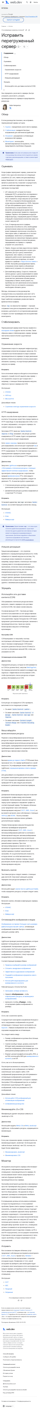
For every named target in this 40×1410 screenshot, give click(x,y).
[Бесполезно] (29, 30)
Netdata (28, 1256)
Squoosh (4, 1028)
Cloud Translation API (31, 16)
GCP (23, 810)
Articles (4, 8)
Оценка (8, 127)
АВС (6, 1286)
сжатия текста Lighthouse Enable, (26, 889)
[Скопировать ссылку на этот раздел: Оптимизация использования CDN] (27, 657)
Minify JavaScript (30, 1126)
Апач (7, 516)
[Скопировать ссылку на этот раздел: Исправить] (10, 370)
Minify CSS (19, 1126)
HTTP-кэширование (28, 540)
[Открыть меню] (3, 2)
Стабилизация (10, 130)
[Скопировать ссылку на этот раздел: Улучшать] (12, 588)
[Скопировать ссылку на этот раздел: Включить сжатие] (18, 870)
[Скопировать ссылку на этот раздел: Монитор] (12, 1161)
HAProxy (8, 395)
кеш (35, 446)
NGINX (13, 816)
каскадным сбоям (7, 331)
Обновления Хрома (9, 1370)
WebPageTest (31, 667)
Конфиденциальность (24, 1401)
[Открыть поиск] (27, 2)
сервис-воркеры (11, 443)
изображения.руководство (14, 1104)
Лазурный (8, 1289)
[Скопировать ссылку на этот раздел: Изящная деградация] (22, 547)
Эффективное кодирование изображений (20, 972)
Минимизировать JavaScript (15, 1152)
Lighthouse (13, 466)
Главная (3, 26)
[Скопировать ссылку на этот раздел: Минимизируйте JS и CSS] (25, 1109)
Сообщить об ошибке (9, 1357)
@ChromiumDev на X (9, 1384)
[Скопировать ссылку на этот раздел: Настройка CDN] (14, 635)
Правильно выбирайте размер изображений (20, 965)
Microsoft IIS (9, 399)
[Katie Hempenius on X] (10, 108)
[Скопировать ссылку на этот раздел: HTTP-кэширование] (20, 412)
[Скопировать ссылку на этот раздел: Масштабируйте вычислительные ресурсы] (25, 734)
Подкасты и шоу (8, 1376)
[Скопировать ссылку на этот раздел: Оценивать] (14, 166)
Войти (36, 2)
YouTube (5, 1387)
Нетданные (9, 1292)
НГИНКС (8, 392)
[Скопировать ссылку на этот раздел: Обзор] (10, 114)
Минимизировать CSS (12, 1155)
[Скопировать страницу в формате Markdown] (24, 46)
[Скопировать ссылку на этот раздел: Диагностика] (12, 462)
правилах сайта (31, 1314)
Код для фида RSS (8, 1393)
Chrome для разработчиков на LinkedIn (15, 1390)
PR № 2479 (9, 159)
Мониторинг (9, 141)
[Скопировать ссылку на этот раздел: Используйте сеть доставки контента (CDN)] (17, 597)
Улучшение (9, 136)
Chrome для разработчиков (11, 1367)
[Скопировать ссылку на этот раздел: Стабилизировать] (21, 322)
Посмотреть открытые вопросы (12, 1360)
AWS (27, 810)
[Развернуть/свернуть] (15, 54)
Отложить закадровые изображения (18, 968)
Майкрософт (9, 520)
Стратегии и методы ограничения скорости (20, 407)
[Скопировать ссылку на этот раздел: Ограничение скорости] (23, 344)
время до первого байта (16, 760)
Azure (32, 810)
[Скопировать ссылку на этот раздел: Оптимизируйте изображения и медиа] (36, 920)
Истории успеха (8, 1373)
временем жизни (14, 476)
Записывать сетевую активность (16, 991)
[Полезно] (26, 30)
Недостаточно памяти (28, 262)
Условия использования (8, 1401)
